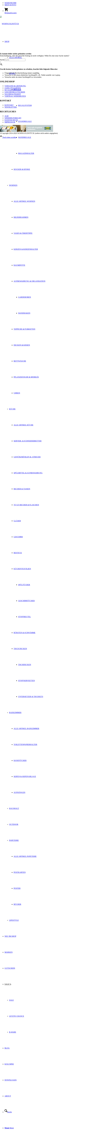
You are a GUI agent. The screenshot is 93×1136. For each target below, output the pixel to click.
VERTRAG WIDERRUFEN (15, 96)
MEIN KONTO (10, 5)
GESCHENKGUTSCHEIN (15, 92)
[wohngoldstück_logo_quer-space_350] (9, 24)
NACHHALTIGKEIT (13, 94)
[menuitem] (49, 3)
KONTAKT (9, 105)
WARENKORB (10, 3)
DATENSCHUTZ (11, 120)
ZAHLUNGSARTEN (13, 88)
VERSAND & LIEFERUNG (15, 86)
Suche (2, 60)
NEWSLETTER (11, 107)
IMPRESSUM (10, 122)
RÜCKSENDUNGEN (13, 90)
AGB (7, 116)
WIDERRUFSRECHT (13, 118)
